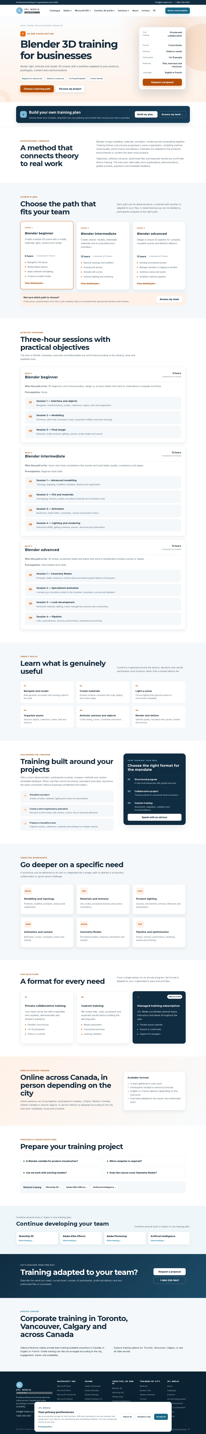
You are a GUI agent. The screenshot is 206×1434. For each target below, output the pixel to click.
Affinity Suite (117, 1397)
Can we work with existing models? (46, 1172)
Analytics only (144, 1417)
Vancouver (159, 1347)
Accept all (161, 1417)
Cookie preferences (179, 1429)
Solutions (123, 11)
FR (154, 11)
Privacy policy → (46, 1427)
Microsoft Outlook (65, 1399)
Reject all (127, 1417)
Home (22, 25)
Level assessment (175, 1403)
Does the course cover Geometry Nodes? (133, 1172)
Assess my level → (172, 114)
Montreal (143, 1386)
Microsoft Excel (64, 1386)
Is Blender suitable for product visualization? (52, 1161)
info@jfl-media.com (163, 2)
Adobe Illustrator (92, 1390)
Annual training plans (176, 1399)
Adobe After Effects (77, 1187)
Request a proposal (162, 82)
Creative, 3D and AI (104, 11)
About (135, 11)
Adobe (67, 11)
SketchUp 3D (53, 1187)
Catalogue (55, 11)
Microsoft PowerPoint (66, 1394)
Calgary (171, 1347)
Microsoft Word (64, 1390)
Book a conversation (178, 10)
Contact (146, 11)
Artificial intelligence (104, 1187)
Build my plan (146, 114)
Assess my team (169, 299)
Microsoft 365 (83, 11)
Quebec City (145, 1390)
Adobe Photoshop (117, 1238)
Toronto (148, 1347)
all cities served (122, 1351)
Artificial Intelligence (121, 1401)
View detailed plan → (35, 283)
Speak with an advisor (154, 817)
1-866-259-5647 (182, 2)
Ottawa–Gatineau (147, 1394)
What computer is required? (126, 1161)
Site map (171, 1416)
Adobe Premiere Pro (93, 1399)
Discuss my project (70, 88)
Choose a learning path (37, 88)
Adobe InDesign (92, 1394)
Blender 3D (117, 1388)
